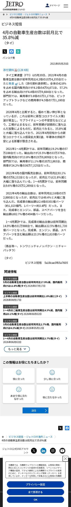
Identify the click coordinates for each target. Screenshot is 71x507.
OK (35, 499)
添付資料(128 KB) (16, 70)
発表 (11, 83)
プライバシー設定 (35, 484)
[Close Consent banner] (65, 458)
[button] (17, 349)
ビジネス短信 (11, 23)
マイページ (54, 5)
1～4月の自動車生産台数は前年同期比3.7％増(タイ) (31, 338)
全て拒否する (35, 492)
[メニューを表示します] (65, 6)
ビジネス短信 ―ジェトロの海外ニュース (28, 14)
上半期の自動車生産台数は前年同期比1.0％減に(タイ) (32, 296)
